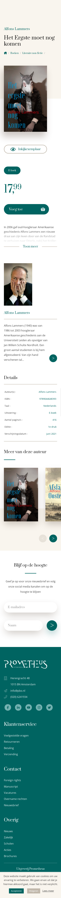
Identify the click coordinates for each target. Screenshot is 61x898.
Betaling (9, 748)
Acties (7, 850)
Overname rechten (15, 799)
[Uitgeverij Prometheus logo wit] (25, 664)
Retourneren (12, 741)
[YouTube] (28, 707)
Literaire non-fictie (32, 53)
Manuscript (11, 786)
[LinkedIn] (18, 707)
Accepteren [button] (16, 890)
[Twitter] (49, 707)
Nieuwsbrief (11, 805)
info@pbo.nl (17, 690)
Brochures (10, 856)
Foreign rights (12, 780)
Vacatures (10, 793)
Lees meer (48, 890)
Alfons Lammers (17, 29)
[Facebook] (8, 707)
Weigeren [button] (33, 890)
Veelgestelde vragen (16, 735)
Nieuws (8, 831)
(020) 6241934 (18, 697)
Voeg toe (16, 209)
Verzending (11, 754)
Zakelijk (8, 837)
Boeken (14, 53)
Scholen (9, 843)
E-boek (12, 170)
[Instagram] (39, 707)
